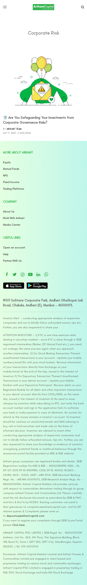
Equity (7, 162)
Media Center (11, 224)
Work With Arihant (13, 218)
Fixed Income (11, 182)
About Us (8, 211)
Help (5, 254)
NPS (5, 175)
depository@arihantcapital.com (25, 516)
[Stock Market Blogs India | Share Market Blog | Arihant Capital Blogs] (43, 7)
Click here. (18, 525)
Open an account (14, 247)
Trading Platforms (13, 188)
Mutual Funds (11, 169)
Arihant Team (14, 129)
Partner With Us (12, 260)
